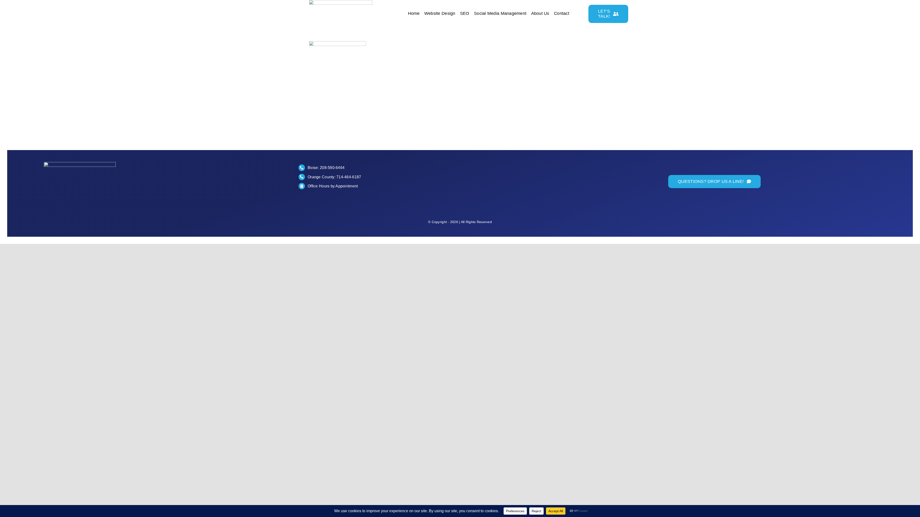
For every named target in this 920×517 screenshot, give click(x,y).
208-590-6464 (332, 168)
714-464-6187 (348, 177)
